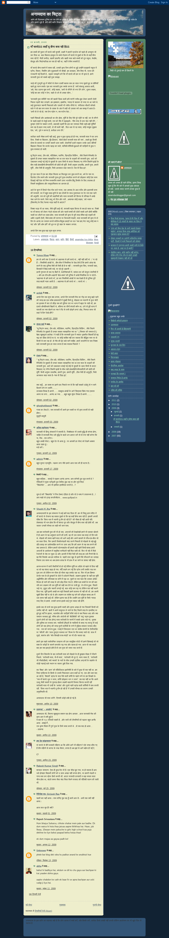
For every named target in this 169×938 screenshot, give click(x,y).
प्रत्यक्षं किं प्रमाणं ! (118, 374)
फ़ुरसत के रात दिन (118, 345)
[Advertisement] (64, 930)
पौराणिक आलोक (117, 366)
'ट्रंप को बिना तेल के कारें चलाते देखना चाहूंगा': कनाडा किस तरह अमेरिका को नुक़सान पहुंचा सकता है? (125, 231)
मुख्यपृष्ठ (62, 905)
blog (96, 239)
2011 (114, 400)
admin (39, 459)
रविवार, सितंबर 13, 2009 (46, 860)
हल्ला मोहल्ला (116, 361)
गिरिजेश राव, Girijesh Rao (48, 794)
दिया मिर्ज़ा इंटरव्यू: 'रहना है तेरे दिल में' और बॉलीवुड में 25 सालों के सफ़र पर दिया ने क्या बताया (127, 221)
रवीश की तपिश (116, 390)
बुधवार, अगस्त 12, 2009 (46, 845)
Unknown (41, 850)
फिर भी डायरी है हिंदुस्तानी (121, 329)
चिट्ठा (52, 239)
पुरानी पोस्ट (97, 905)
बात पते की (115, 386)
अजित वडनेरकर (42, 428)
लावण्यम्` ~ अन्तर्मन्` (44, 709)
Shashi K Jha (43, 509)
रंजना (38, 356)
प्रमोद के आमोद (117, 382)
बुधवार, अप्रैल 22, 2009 (46, 735)
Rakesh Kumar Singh (47, 766)
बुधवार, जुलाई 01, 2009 (46, 813)
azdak (39, 293)
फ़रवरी (117, 416)
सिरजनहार (115, 357)
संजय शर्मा (40, 324)
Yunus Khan (42, 255)
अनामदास (44, 239)
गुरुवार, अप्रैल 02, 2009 (46, 503)
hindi (96, 243)
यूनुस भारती (115, 341)
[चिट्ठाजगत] (113, 311)
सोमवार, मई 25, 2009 (45, 788)
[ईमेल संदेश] (96, 236)
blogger (89, 243)
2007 (114, 436)
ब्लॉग (62, 239)
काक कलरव (115, 333)
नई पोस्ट (29, 905)
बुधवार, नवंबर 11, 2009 (46, 889)
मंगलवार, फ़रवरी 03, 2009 (47, 422)
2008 (114, 432)
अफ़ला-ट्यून (115, 349)
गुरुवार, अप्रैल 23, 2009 (46, 760)
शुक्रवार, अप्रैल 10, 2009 (47, 704)
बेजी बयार (114, 353)
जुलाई (116, 412)
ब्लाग (57, 239)
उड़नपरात (114, 325)
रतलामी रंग (115, 337)
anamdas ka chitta (84, 239)
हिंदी (67, 239)
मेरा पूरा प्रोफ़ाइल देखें (119, 199)
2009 (114, 408)
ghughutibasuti (44, 406)
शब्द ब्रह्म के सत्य (117, 370)
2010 (114, 404)
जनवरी (117, 427)
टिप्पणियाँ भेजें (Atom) (43, 911)
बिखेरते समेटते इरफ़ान (119, 321)
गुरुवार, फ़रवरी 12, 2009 (46, 453)
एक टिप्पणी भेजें (35, 894)
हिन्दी (72, 239)
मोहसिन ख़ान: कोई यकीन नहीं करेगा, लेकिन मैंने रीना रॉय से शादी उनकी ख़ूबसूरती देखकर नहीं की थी (125, 255)
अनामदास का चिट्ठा (46, 14)
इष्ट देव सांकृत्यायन (43, 741)
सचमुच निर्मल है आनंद (119, 378)
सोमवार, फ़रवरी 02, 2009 (46, 287)
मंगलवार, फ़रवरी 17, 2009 (47, 469)
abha (38, 866)
